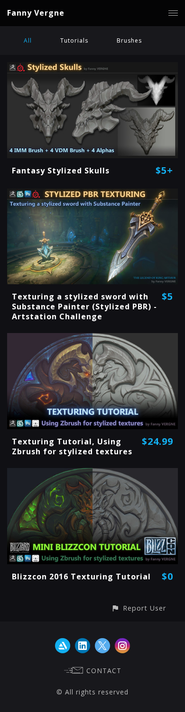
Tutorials (74, 40)
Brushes (129, 40)
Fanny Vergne (36, 13)
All (28, 40)
